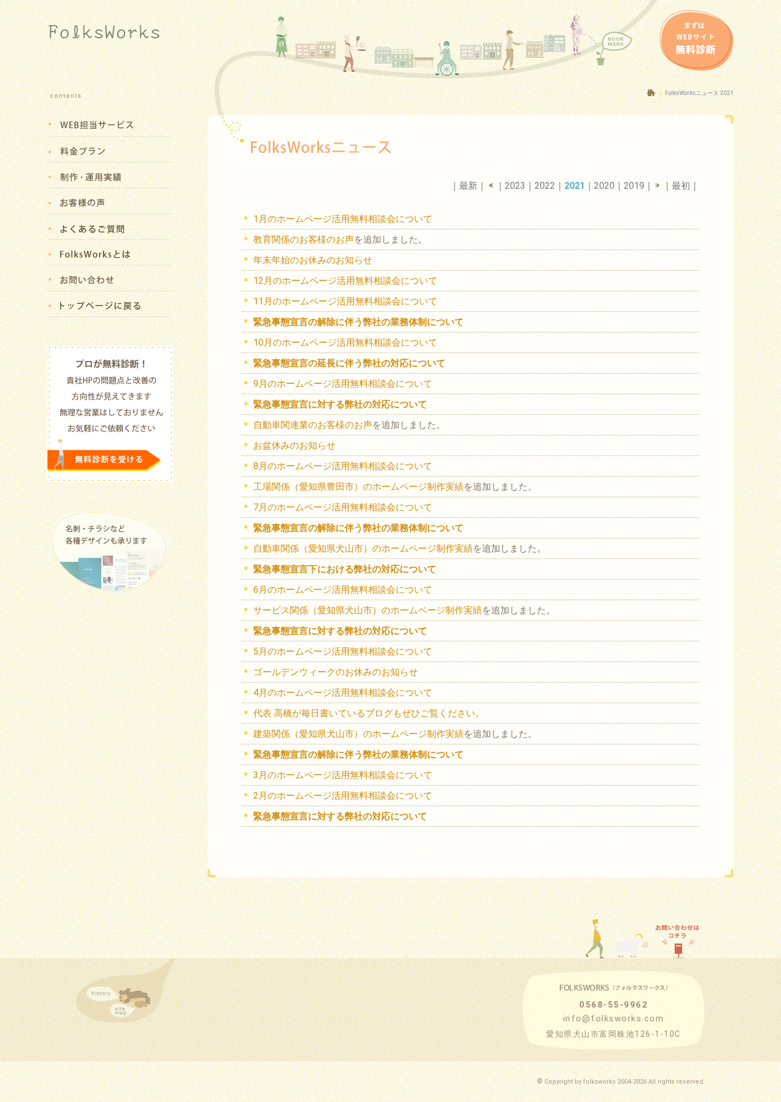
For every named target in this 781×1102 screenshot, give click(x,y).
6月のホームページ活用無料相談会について (342, 589)
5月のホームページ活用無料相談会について (342, 651)
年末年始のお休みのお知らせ (312, 260)
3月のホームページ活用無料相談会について (342, 775)
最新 (468, 185)
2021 (574, 185)
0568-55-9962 (613, 1005)
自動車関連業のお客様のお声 (312, 424)
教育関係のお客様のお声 (303, 239)
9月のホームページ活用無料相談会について (342, 383)
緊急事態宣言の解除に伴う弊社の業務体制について (358, 754)
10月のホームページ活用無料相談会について (345, 342)
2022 (545, 185)
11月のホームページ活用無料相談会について (345, 301)
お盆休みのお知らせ (294, 445)
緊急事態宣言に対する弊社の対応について (340, 816)
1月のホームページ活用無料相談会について (342, 218)
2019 (634, 185)
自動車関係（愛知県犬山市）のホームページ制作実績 (363, 548)
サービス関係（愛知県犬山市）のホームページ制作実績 (367, 610)
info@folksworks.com (613, 1018)
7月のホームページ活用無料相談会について (342, 507)
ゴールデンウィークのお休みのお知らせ (335, 672)
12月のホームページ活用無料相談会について (345, 280)
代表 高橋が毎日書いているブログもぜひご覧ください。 (368, 713)
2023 (515, 185)
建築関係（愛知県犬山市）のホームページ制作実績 (358, 733)
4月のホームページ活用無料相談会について (342, 692)
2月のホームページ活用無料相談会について (342, 795)
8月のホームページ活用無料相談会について (342, 466)
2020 (604, 185)
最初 (681, 185)
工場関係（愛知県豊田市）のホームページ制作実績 (358, 486)
